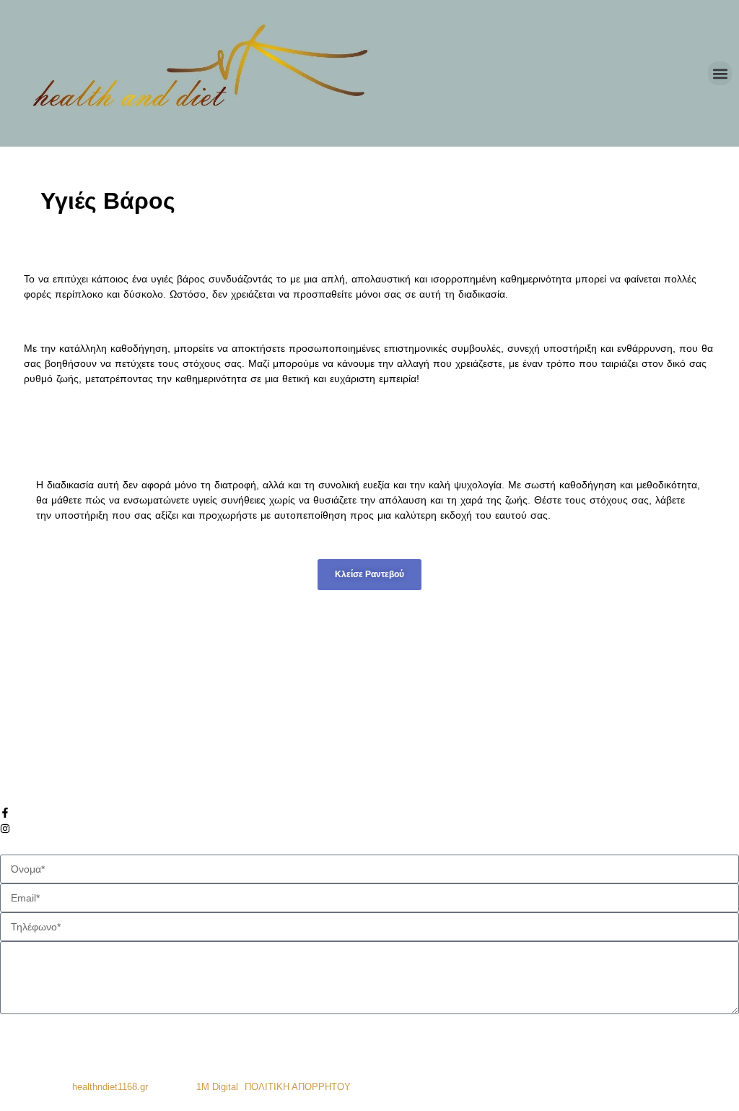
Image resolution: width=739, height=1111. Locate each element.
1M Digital (217, 1086)
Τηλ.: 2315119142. (57, 743)
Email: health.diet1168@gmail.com (93, 774)
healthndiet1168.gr (110, 1086)
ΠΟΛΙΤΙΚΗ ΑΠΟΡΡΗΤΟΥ (298, 1086)
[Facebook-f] (5, 813)
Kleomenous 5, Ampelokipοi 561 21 (94, 713)
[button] (720, 73)
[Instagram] (5, 828)
